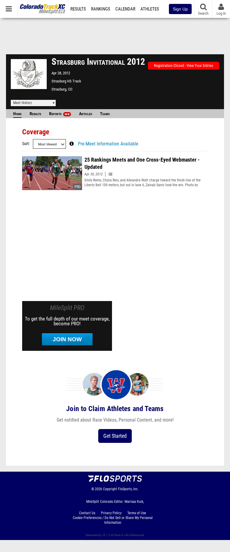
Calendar (125, 9)
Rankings (100, 9)
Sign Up (180, 9)
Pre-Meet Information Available (108, 144)
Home (17, 113)
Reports (59, 113)
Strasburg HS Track (66, 81)
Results (78, 9)
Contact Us (87, 513)
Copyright (110, 489)
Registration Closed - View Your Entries (183, 65)
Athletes (149, 9)
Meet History (22, 103)
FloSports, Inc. (128, 489)
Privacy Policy (111, 513)
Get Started (115, 436)
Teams (105, 113)
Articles (85, 113)
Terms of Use (136, 513)
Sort (25, 143)
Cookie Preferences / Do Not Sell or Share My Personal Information (113, 520)
